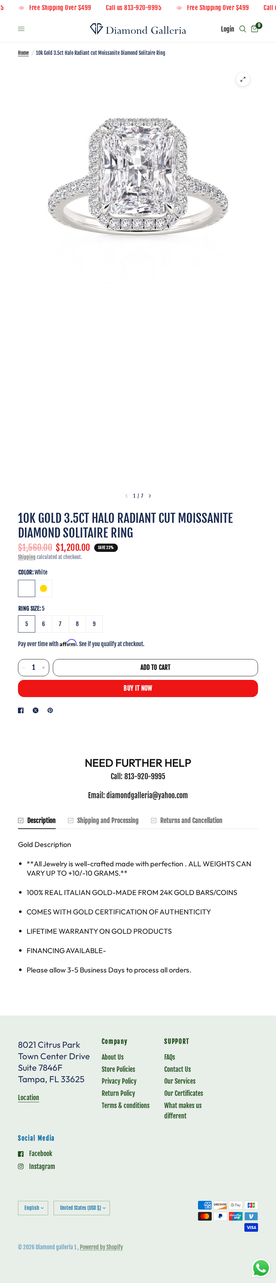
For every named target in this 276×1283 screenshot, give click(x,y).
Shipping (27, 557)
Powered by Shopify (101, 1247)
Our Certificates (183, 1093)
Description (41, 820)
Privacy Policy (119, 1081)
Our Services (180, 1081)
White (26, 588)
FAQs (169, 1057)
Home (23, 52)
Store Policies (118, 1069)
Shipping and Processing (108, 820)
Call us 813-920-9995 (143, 8)
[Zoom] (243, 79)
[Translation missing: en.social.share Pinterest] (51, 710)
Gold (43, 588)
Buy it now (138, 688)
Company (115, 1042)
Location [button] (28, 1097)
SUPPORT (176, 1042)
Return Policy (118, 1093)
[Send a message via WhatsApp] (261, 1268)
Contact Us (177, 1069)
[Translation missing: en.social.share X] (37, 710)
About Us (113, 1057)
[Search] (243, 29)
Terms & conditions (126, 1105)
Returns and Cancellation (191, 820)
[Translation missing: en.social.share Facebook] (22, 710)
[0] (253, 29)
